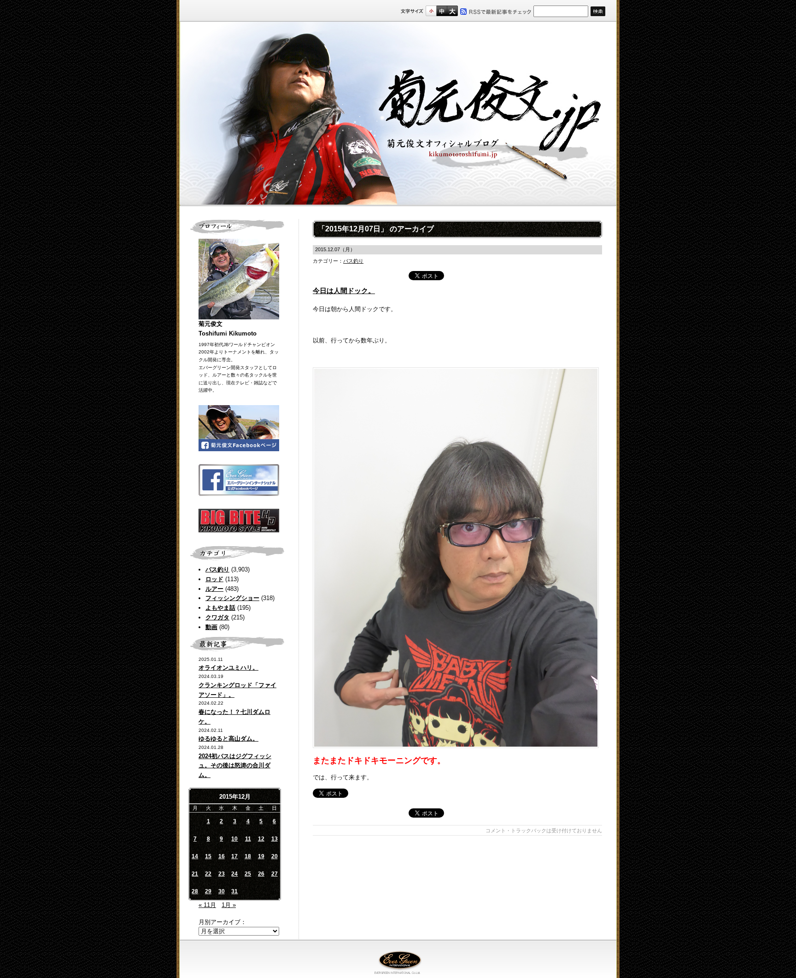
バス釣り (217, 569)
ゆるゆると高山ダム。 (228, 738)
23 (221, 874)
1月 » (229, 904)
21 (195, 874)
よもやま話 (220, 607)
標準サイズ (431, 11)
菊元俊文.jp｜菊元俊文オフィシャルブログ (398, 114)
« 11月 (207, 904)
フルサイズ (452, 11)
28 (195, 891)
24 (234, 874)
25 (248, 874)
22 (208, 874)
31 (234, 891)
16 (221, 856)
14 (195, 856)
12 (261, 839)
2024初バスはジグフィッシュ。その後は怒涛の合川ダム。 (235, 766)
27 (274, 874)
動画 (211, 627)
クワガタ (217, 617)
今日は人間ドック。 (344, 291)
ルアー (214, 588)
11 (248, 839)
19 (261, 856)
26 (261, 874)
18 (248, 856)
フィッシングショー (232, 598)
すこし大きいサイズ (441, 11)
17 (234, 856)
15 (208, 856)
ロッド (214, 579)
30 (221, 891)
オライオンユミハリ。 (228, 667)
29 (208, 891)
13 (274, 839)
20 (274, 856)
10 (234, 839)
